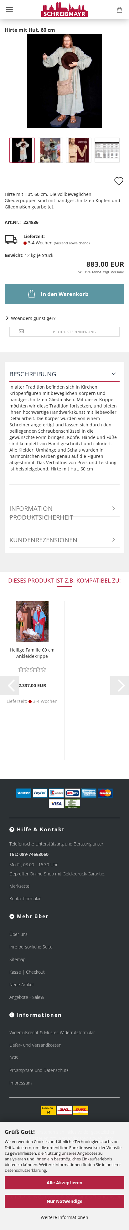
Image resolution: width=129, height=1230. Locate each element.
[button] (9, 685)
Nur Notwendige (64, 1201)
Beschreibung (32, 374)
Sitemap (17, 959)
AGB (13, 1058)
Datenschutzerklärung (25, 1170)
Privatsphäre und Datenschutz (38, 1070)
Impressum (20, 1083)
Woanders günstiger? (33, 318)
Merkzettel (19, 886)
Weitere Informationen (64, 1217)
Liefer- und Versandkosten (35, 1045)
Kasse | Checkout (27, 972)
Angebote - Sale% (26, 997)
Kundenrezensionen (43, 540)
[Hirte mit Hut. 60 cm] (64, 80)
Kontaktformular (25, 899)
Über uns (18, 934)
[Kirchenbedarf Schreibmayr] (64, 9)
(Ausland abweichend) (72, 243)
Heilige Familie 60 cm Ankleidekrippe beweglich (32, 654)
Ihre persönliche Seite (31, 947)
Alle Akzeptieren (64, 1183)
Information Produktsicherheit (41, 510)
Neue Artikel (21, 985)
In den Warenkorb (65, 294)
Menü (9, 9)
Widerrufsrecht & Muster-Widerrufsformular (52, 1032)
